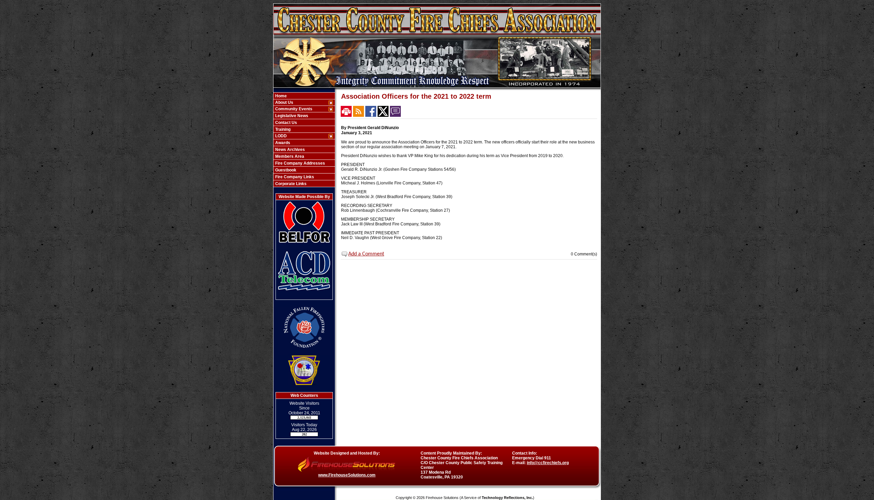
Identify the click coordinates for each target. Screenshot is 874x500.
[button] (300, 102)
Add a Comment (366, 254)
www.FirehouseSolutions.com (347, 475)
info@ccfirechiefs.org (548, 462)
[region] (304, 140)
